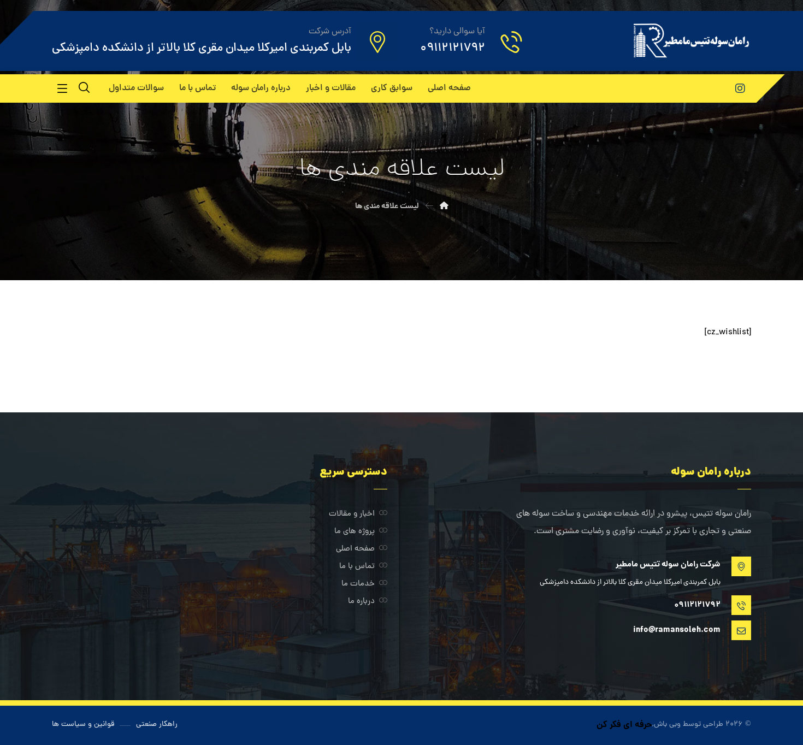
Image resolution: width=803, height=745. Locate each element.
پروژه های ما (354, 531)
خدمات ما (358, 584)
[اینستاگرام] (740, 88)
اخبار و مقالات (352, 514)
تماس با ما (357, 566)
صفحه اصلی (355, 549)
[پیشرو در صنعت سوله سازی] (690, 40)
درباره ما (361, 601)
